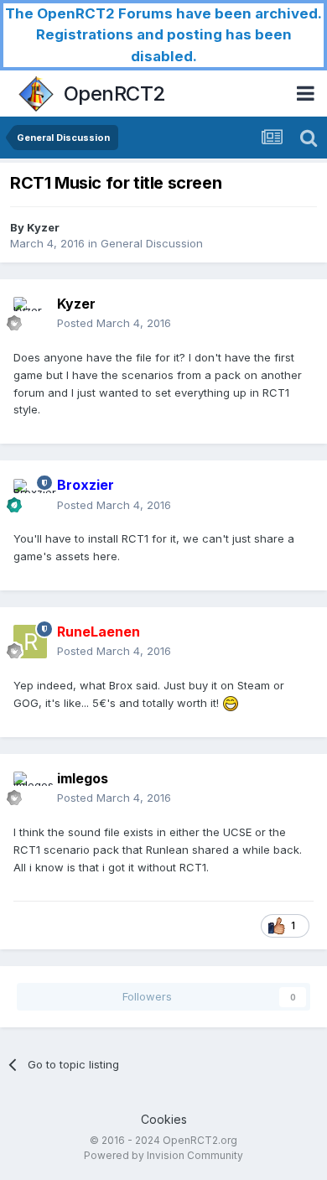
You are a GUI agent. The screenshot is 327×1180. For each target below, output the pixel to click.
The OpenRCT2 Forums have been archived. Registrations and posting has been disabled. (163, 35)
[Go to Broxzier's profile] (30, 495)
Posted (114, 323)
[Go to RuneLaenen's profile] (30, 641)
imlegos (82, 778)
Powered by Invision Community (163, 1155)
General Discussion (152, 243)
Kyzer (43, 227)
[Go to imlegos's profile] (30, 788)
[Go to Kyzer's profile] (30, 313)
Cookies (164, 1119)
